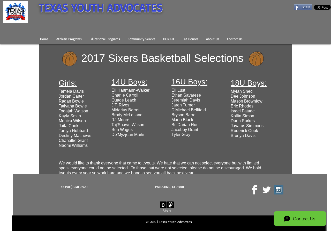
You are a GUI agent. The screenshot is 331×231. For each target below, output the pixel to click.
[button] (69, 38)
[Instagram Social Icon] (278, 189)
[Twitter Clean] (266, 189)
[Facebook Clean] (254, 189)
